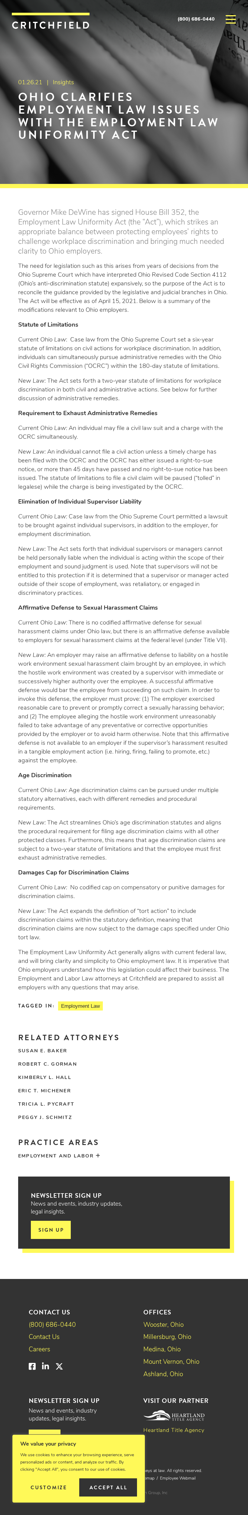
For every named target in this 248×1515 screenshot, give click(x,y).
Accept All (109, 1487)
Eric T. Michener (44, 1091)
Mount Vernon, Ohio (171, 1362)
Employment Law (80, 1006)
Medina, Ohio (162, 1350)
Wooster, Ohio (163, 1325)
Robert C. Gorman (47, 1064)
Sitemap (147, 1478)
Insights (63, 83)
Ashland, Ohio (163, 1374)
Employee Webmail (178, 1478)
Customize (49, 1487)
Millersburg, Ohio (167, 1337)
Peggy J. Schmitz (45, 1117)
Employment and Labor (56, 1156)
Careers (39, 1350)
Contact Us (44, 1337)
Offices (157, 1312)
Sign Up (51, 1230)
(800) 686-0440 (196, 19)
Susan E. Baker (42, 1051)
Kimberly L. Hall (44, 1077)
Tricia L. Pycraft (46, 1104)
